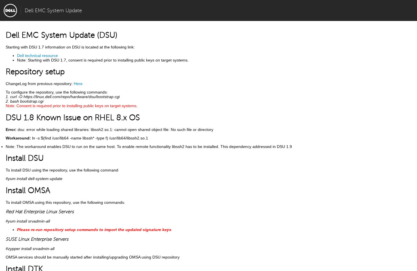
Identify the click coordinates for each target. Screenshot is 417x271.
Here (78, 83)
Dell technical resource (37, 55)
